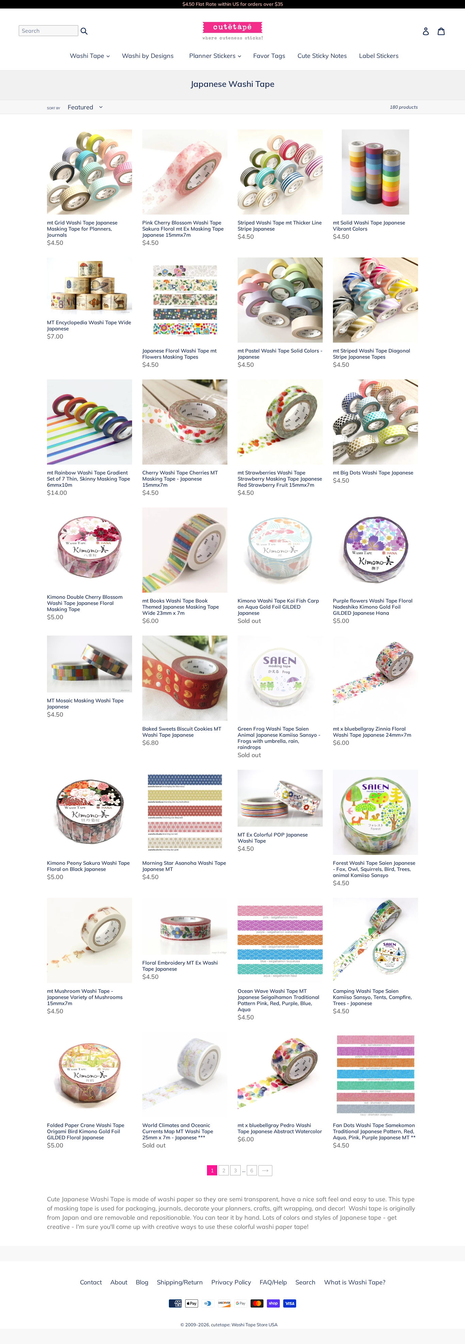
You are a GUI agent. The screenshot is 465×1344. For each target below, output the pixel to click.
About (118, 1282)
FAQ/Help (273, 1282)
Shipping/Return (180, 1282)
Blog (142, 1282)
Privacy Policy (231, 1282)
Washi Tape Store (249, 1324)
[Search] (84, 30)
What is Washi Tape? (354, 1282)
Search (305, 1282)
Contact (91, 1282)
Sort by (53, 108)
